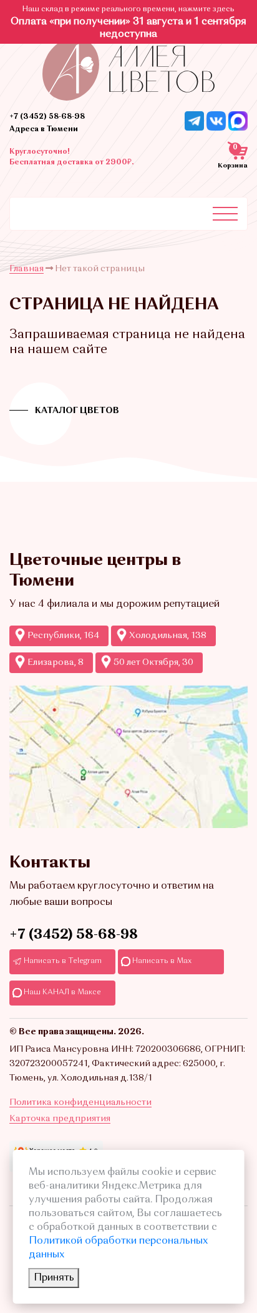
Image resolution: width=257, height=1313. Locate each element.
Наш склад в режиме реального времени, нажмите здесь (128, 9)
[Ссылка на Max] (238, 121)
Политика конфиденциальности (80, 1102)
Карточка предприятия (59, 1118)
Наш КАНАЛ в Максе (61, 992)
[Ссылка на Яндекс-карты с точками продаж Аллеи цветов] (128, 757)
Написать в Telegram (62, 961)
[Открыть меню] (225, 214)
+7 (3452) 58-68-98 (47, 117)
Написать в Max (161, 961)
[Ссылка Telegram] (194, 121)
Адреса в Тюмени (43, 129)
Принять (54, 1278)
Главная (26, 268)
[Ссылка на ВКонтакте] (216, 121)
